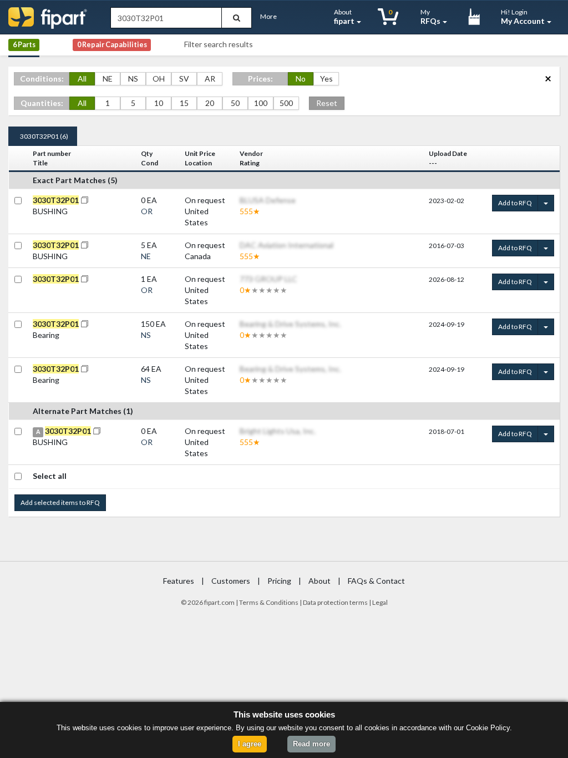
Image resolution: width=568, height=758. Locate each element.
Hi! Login (523, 17)
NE (108, 78)
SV (184, 78)
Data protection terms (335, 602)
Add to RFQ (515, 203)
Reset (326, 103)
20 (209, 103)
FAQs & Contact (376, 580)
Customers (230, 580)
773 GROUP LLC (268, 279)
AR (210, 78)
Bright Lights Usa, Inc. (278, 431)
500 (286, 103)
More (268, 16)
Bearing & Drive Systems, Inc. (290, 324)
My (430, 17)
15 (184, 103)
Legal (380, 602)
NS (133, 78)
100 (260, 103)
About (344, 17)
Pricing (279, 580)
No (301, 78)
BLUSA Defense (268, 200)
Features (178, 580)
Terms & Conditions (268, 602)
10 (158, 103)
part (214, 602)
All (82, 78)
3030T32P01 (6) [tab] (44, 136)
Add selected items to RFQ (60, 502)
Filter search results (218, 44)
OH (159, 78)
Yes (326, 78)
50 (235, 103)
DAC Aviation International (286, 245)
